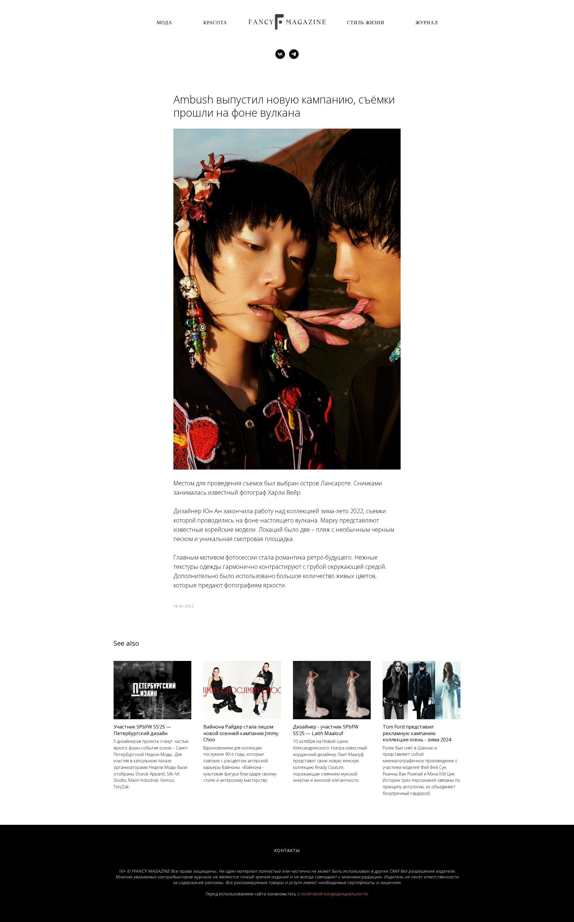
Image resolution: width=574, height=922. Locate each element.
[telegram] (294, 54)
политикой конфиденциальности (334, 894)
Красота (215, 22)
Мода (164, 22)
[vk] (280, 54)
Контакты (287, 850)
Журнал (427, 22)
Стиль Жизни (365, 22)
